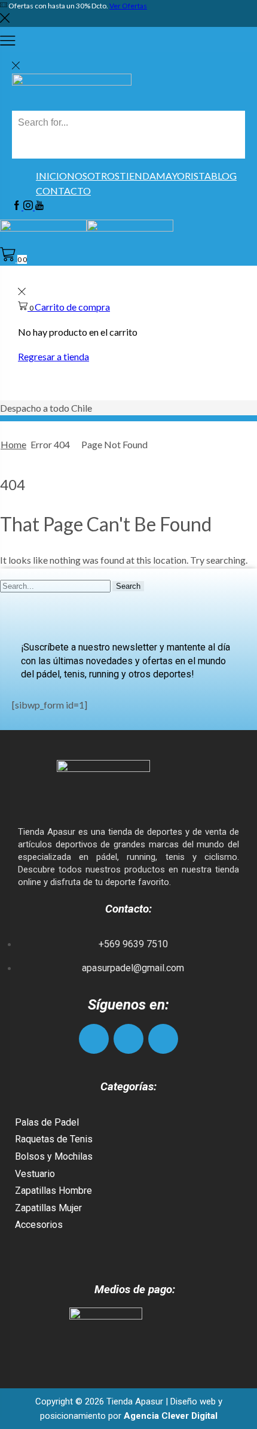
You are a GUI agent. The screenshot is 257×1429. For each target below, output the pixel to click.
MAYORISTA (183, 175)
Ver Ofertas (128, 5)
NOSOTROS (93, 175)
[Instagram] (29, 206)
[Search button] (24, 147)
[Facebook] (17, 206)
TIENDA (138, 175)
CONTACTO (63, 190)
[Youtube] (39, 206)
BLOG (224, 175)
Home (13, 444)
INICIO (51, 175)
